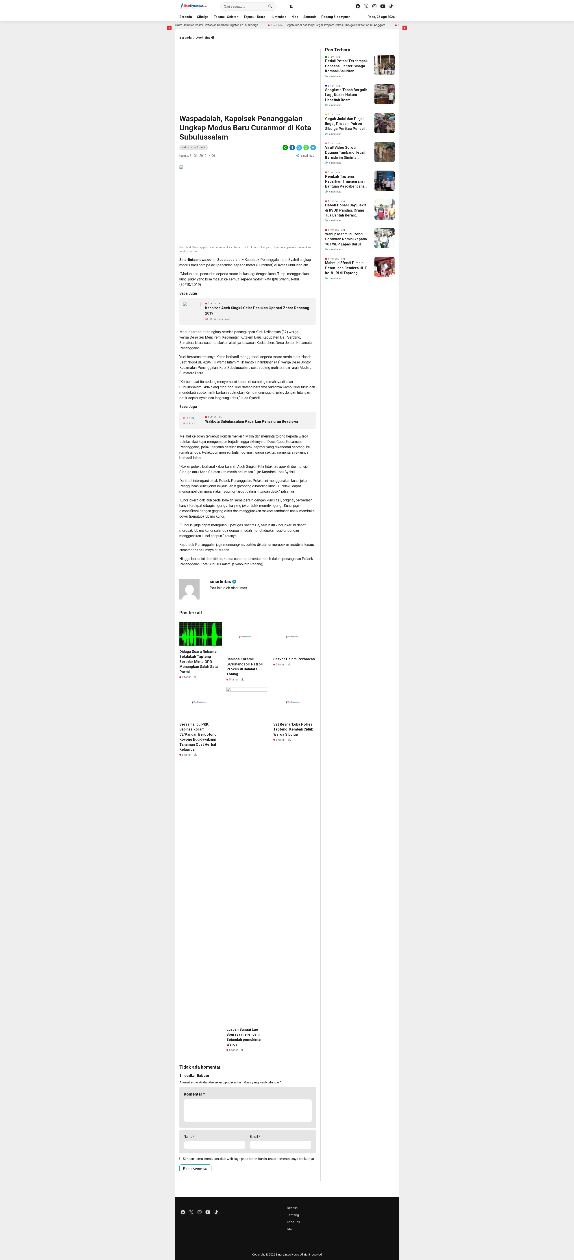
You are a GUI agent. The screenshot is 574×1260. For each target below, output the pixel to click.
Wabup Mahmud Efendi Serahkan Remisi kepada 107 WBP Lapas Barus (346, 239)
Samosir (309, 17)
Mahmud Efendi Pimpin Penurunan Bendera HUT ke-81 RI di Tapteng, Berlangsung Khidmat (346, 268)
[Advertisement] (247, 80)
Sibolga (203, 17)
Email (255, 1136)
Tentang (293, 1215)
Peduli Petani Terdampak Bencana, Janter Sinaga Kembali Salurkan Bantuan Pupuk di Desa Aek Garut (346, 66)
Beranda (185, 17)
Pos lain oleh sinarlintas (228, 588)
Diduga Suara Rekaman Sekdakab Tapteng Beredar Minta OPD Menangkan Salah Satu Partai (198, 662)
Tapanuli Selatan (226, 17)
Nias (294, 17)
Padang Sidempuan (335, 17)
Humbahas (278, 17)
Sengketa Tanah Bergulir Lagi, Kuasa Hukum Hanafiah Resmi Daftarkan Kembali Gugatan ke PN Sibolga (346, 95)
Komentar (194, 1094)
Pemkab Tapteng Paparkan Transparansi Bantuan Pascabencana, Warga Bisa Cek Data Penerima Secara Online (345, 181)
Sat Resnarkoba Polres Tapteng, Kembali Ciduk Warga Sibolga (293, 729)
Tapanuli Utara (254, 17)
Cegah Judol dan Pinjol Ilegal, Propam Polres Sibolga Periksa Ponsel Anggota (295, 25)
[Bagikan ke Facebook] (292, 147)
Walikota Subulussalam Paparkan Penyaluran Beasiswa (251, 421)
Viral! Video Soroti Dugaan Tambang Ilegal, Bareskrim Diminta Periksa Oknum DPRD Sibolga (345, 152)
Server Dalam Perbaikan (294, 659)
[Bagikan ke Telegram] (313, 147)
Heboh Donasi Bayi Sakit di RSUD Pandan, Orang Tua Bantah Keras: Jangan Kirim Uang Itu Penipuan (345, 210)
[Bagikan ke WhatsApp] (306, 147)
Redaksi (292, 1208)
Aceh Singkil (205, 37)
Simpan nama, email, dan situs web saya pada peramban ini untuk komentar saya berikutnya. (249, 1159)
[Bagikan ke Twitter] (299, 147)
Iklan (290, 1229)
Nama (189, 1136)
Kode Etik (293, 1222)
